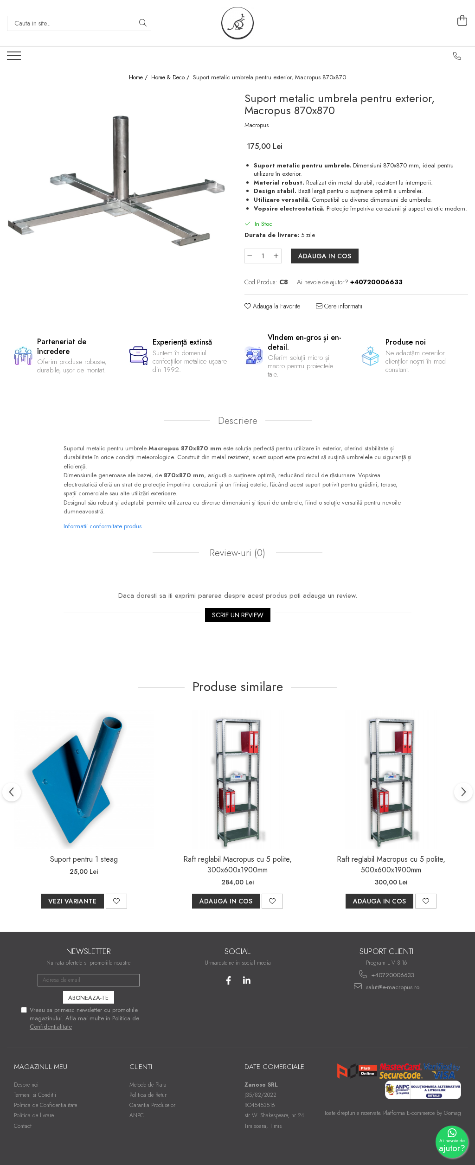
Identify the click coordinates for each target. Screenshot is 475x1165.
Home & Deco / (171, 78)
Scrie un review (237, 615)
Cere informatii (342, 306)
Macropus (256, 125)
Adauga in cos (324, 256)
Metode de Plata (148, 1085)
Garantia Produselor (152, 1105)
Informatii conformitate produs (102, 526)
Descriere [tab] (237, 421)
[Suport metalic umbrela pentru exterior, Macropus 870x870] (119, 176)
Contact (23, 1126)
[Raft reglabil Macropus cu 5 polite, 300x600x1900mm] (237, 779)
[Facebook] (228, 981)
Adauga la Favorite (275, 306)
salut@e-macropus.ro (391, 987)
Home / (139, 78)
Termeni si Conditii (35, 1095)
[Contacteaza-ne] (457, 56)
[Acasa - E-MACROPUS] (237, 23)
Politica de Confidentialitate (45, 1105)
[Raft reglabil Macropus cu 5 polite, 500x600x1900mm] (391, 779)
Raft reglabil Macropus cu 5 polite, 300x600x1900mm (237, 864)
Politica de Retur (148, 1095)
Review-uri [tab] (236, 553)
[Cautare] (143, 23)
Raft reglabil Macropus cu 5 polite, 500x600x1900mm (391, 864)
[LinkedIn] (246, 981)
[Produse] (15, 58)
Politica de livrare (34, 1115)
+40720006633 (391, 975)
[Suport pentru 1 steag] (84, 779)
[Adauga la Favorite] (116, 901)
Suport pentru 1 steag (84, 859)
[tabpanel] (119, 176)
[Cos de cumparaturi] (462, 21)
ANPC (136, 1115)
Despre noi (26, 1085)
